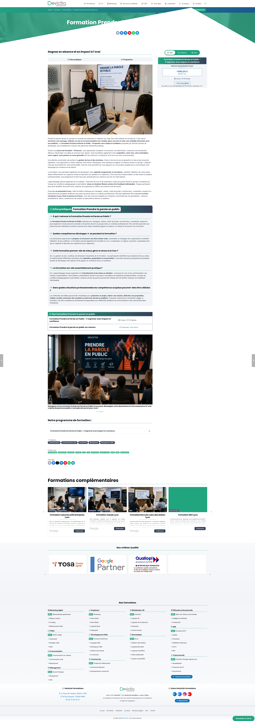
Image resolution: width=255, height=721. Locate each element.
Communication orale (56, 659)
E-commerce (94, 654)
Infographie (94, 630)
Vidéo (52, 631)
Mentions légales (137, 710)
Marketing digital (133, 510)
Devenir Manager (58, 672)
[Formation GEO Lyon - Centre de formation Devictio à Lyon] (147, 499)
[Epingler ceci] (129, 33)
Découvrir (80, 528)
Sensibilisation (177, 663)
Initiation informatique (138, 643)
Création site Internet (97, 650)
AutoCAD (138, 614)
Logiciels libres (95, 626)
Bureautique (137, 635)
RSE (174, 627)
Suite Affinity (94, 622)
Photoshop (97, 614)
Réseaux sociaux (54, 618)
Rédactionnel (53, 663)
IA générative (52, 510)
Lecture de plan (136, 630)
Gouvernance (176, 671)
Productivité (176, 622)
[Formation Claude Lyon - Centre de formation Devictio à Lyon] (67, 499)
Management (55, 668)
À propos (127, 710)
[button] (205, 3)
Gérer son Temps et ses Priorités (186, 614)
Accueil (102, 710)
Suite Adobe (94, 618)
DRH (90, 510)
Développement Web (99, 635)
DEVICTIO (125, 718)
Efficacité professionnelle (183, 610)
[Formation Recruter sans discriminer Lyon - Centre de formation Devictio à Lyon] (107, 499)
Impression (135, 626)
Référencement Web (56, 626)
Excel (136, 639)
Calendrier (119, 710)
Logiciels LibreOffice (138, 650)
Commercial (96, 659)
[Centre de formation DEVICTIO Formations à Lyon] (57, 3)
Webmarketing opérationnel (62, 614)
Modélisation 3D (138, 610)
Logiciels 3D (135, 618)
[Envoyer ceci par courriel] (118, 33)
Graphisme (94, 610)
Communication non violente (62, 655)
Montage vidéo (54, 643)
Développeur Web (96, 647)
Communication (56, 651)
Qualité (174, 635)
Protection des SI (178, 667)
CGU (146, 710)
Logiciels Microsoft (137, 647)
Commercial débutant (97, 667)
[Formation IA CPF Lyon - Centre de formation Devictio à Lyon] (188, 499)
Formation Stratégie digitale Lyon (186, 659)
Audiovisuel (53, 639)
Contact (152, 710)
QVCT (174, 647)
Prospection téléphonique (102, 663)
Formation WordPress (100, 639)
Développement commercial (99, 671)
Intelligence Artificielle (63, 510)
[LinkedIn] (175, 694)
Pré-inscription (183, 83)
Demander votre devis (129, 327)
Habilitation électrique (179, 643)
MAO (51, 647)
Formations (110, 710)
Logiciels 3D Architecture (139, 622)
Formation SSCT (181, 631)
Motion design (57, 635)
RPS (173, 650)
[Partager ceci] (121, 33)
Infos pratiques (75, 60)
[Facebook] (180, 694)
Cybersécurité (178, 655)
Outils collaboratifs (137, 654)
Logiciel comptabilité (138, 658)
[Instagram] (185, 694)
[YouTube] (190, 694)
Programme (128, 60)
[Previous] (44, 511)
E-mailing (52, 622)
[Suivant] (211, 511)
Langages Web (95, 643)
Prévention (175, 639)
